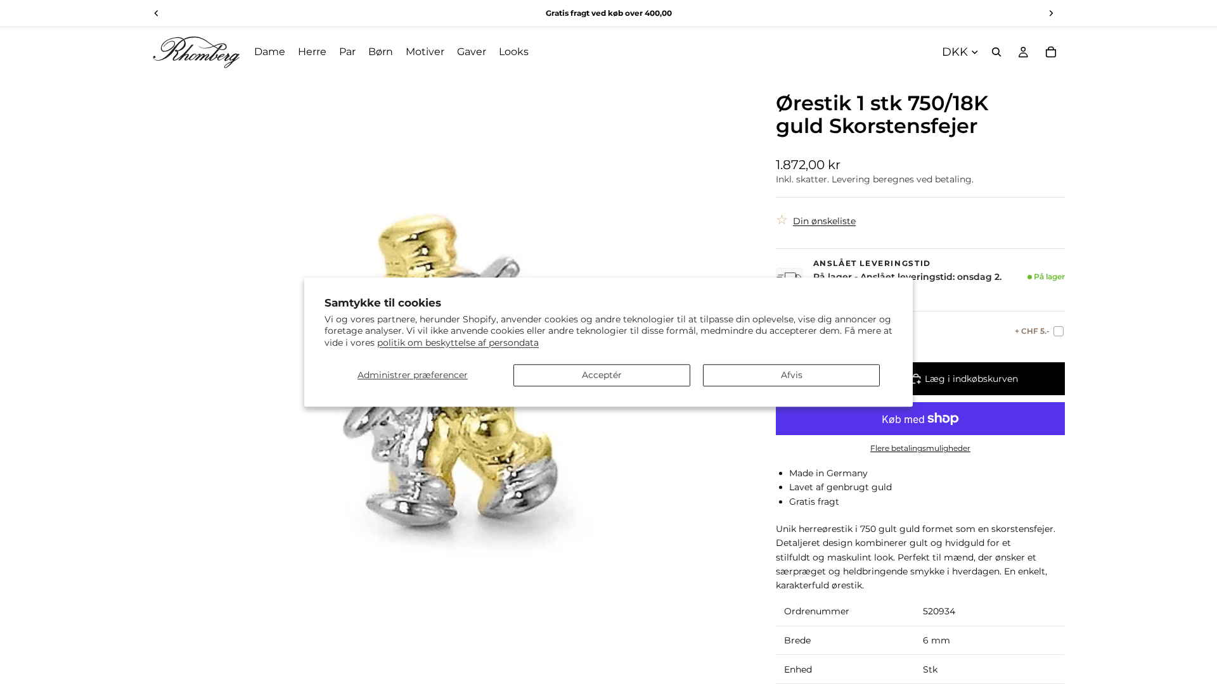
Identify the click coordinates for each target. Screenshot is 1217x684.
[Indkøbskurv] (1051, 52)
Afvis (791, 375)
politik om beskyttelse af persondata (458, 342)
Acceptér (602, 375)
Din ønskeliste (824, 221)
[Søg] (996, 52)
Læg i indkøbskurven (971, 378)
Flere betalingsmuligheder (920, 448)
